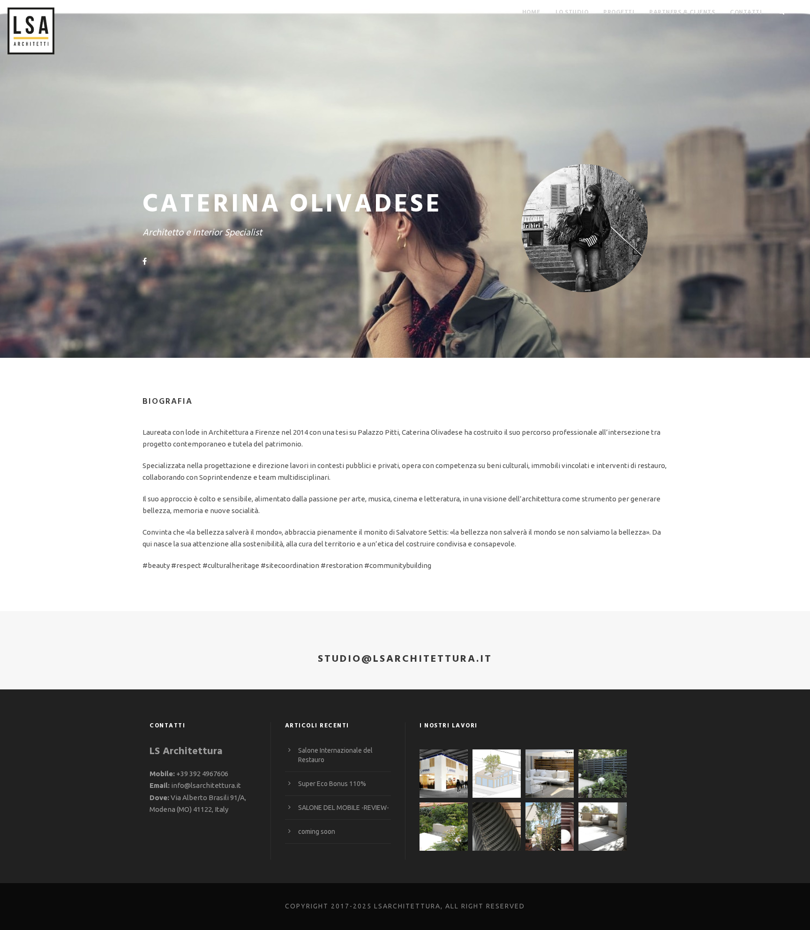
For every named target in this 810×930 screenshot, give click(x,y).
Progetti (618, 12)
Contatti (746, 12)
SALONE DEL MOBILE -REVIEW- (343, 807)
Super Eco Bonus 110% (332, 783)
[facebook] (144, 261)
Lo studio (572, 12)
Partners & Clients (682, 12)
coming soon (316, 831)
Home (531, 12)
